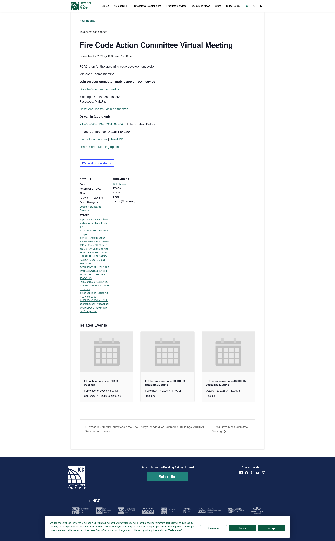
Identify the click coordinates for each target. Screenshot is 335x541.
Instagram (263, 473)
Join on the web (117, 108)
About (105, 6)
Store (218, 6)
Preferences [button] (175, 530)
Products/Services (176, 6)
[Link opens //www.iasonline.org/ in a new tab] (126, 510)
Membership (121, 6)
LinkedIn (241, 473)
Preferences (213, 528)
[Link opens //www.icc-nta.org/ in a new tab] (187, 510)
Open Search (254, 6)
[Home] (84, 6)
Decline (242, 528)
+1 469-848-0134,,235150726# (101, 124)
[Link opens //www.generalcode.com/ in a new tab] (148, 510)
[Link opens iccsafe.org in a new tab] (80, 510)
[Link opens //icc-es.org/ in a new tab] (103, 510)
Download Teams (92, 108)
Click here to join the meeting (100, 89)
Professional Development (147, 6)
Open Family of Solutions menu (247, 6)
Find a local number (93, 139)
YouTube (258, 473)
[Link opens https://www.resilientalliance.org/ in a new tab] (209, 510)
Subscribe (167, 477)
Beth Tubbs (119, 184)
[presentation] (106, 352)
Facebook (246, 473)
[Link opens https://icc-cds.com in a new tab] (236, 510)
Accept (271, 528)
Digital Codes (233, 6)
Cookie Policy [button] (102, 530)
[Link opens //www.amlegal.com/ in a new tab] (257, 510)
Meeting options (109, 146)
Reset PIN (117, 139)
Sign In (261, 6)
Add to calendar (97, 163)
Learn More (88, 146)
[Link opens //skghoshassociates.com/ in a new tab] (168, 510)
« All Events (87, 21)
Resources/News (201, 6)
